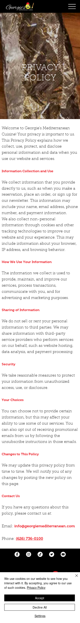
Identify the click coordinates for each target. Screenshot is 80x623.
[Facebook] (17, 554)
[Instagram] (28, 554)
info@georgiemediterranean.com (44, 526)
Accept (39, 598)
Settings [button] (40, 616)
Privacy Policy (36, 587)
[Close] (74, 578)
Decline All (40, 607)
